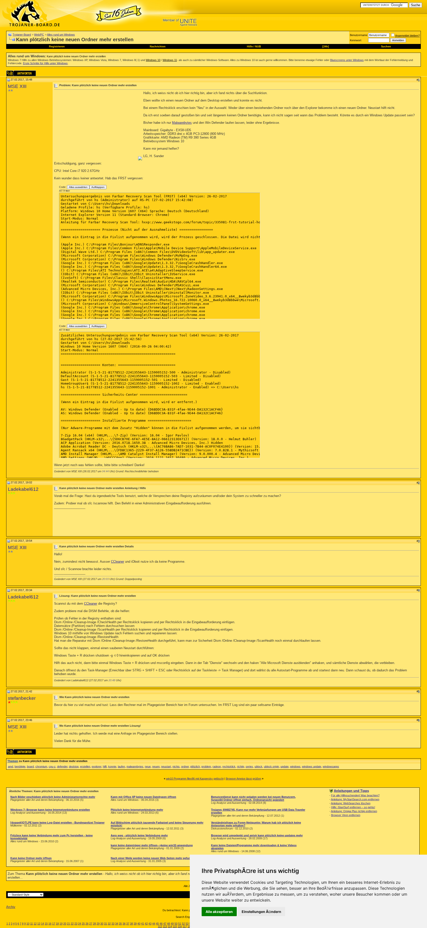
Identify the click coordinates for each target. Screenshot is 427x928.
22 (72, 923)
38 (131, 923)
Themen (12, 761)
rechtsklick (228, 766)
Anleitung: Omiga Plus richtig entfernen (354, 811)
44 (153, 923)
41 (142, 923)
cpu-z (52, 766)
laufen (121, 766)
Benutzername (358, 35)
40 (138, 923)
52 (183, 923)
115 (175, 926)
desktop (74, 766)
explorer (96, 766)
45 (157, 923)
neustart (166, 766)
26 (86, 923)
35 (120, 923)
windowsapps (331, 766)
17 (53, 923)
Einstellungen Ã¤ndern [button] (261, 911)
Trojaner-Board (22, 34)
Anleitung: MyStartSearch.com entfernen (355, 799)
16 (49, 923)
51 (179, 923)
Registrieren (57, 46)
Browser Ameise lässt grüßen (243, 778)
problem (206, 766)
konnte (112, 766)
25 (83, 923)
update (284, 766)
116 (180, 926)
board (30, 766)
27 (90, 923)
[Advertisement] (95, 125)
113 (165, 926)
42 (146, 923)
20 (64, 923)
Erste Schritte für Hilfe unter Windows (45, 63)
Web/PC (39, 34)
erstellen (85, 766)
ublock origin (271, 766)
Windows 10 (153, 60)
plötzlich (195, 766)
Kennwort (355, 40)
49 (172, 923)
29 (98, 923)
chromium (41, 766)
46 (161, 923)
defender (62, 766)
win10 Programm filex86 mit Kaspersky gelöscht (195, 778)
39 (135, 923)
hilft (105, 766)
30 (101, 923)
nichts (176, 766)
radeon (217, 766)
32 (109, 923)
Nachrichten (158, 46)
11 (31, 923)
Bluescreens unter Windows (347, 60)
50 (175, 923)
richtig (240, 766)
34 (116, 923)
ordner (185, 766)
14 (42, 923)
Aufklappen (98, 187)
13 (38, 923)
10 (27, 923)
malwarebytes (135, 766)
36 (124, 923)
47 (164, 923)
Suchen (386, 46)
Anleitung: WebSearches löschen (350, 803)
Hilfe (250, 46)
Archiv (10, 907)
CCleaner (117, 561)
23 (75, 923)
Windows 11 (170, 60)
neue (148, 766)
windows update (311, 766)
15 (46, 923)
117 (185, 926)
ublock (258, 766)
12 (35, 923)
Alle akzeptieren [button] (219, 911)
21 (68, 923)
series (249, 766)
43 (150, 923)
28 (94, 923)
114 (170, 926)
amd (10, 766)
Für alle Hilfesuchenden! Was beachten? (355, 795)
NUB (258, 46)
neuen (156, 766)
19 (61, 923)
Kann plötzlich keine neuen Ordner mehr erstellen (76, 56)
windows (295, 766)
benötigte (20, 766)
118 (190, 926)
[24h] (325, 46)
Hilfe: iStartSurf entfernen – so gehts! (353, 807)
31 (105, 923)
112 (160, 926)
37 (127, 923)
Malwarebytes (182, 122)
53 (187, 923)
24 (79, 923)
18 (57, 923)
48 (168, 923)
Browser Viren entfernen (345, 815)
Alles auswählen (78, 187)
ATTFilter (64, 190)
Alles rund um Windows (61, 34)
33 (112, 923)
